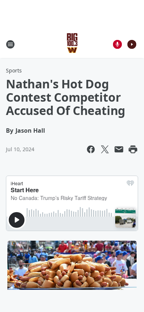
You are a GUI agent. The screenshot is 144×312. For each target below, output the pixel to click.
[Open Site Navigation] (10, 44)
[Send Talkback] (117, 44)
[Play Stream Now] (131, 44)
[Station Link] (72, 44)
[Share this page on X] (105, 149)
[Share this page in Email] (119, 149)
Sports (14, 70)
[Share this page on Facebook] (91, 149)
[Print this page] (133, 149)
